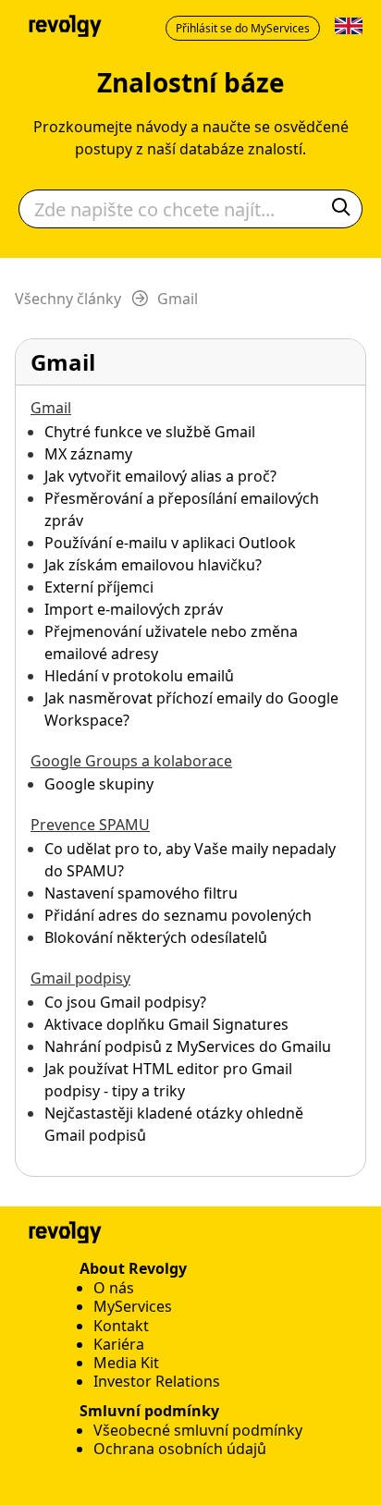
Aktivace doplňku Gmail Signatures (166, 1024)
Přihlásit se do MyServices (243, 28)
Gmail (177, 298)
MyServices (132, 1306)
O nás (113, 1288)
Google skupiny (99, 784)
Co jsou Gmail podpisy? (125, 1002)
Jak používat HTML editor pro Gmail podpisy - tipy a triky (168, 1079)
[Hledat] (341, 209)
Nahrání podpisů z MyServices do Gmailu (187, 1046)
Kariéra (118, 1344)
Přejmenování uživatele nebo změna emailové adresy (171, 642)
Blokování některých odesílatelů (155, 937)
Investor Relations (156, 1381)
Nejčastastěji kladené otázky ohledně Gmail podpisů (173, 1124)
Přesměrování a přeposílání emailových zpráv (181, 509)
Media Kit (126, 1362)
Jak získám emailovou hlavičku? (153, 565)
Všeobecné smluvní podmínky (197, 1430)
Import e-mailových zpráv (133, 609)
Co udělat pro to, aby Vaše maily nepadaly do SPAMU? (190, 859)
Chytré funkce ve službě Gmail (149, 432)
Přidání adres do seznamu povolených (178, 915)
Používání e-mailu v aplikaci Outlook (170, 542)
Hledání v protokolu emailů (139, 676)
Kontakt (121, 1325)
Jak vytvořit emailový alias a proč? (160, 476)
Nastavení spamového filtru (141, 893)
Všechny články (68, 298)
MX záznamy (88, 454)
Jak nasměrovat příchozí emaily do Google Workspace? (191, 709)
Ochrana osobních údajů (179, 1448)
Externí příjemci (99, 587)
